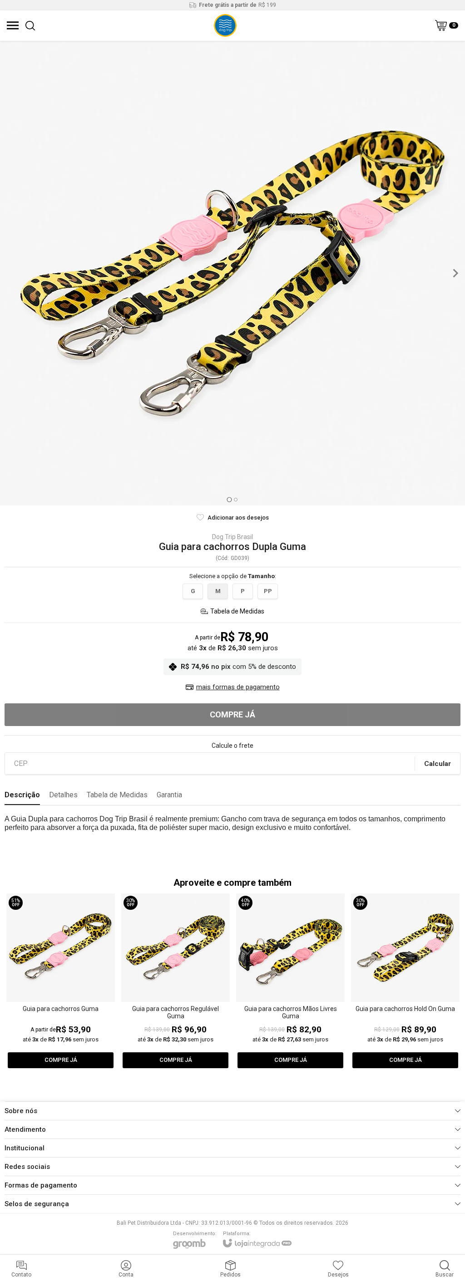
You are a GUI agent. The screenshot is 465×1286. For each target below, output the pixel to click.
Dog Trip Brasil (232, 537)
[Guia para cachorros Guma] (60, 981)
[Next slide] (455, 273)
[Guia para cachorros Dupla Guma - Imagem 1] (232, 273)
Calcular (437, 764)
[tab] (229, 499)
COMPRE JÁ (232, 714)
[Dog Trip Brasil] (225, 25)
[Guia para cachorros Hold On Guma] (405, 981)
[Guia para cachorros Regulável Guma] (175, 981)
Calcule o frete (232, 745)
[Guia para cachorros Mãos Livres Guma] (290, 981)
